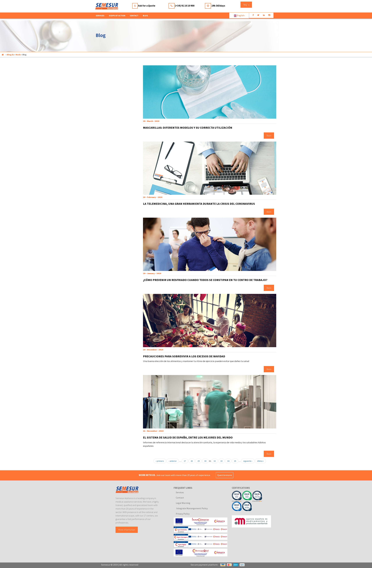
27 (185, 461)
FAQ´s (246, 4)
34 (228, 461)
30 (205, 461)
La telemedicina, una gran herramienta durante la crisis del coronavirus (199, 204)
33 (221, 461)
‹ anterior (173, 461)
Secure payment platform (204, 564)
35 (235, 461)
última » (260, 461)
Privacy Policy (182, 513)
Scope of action (117, 15)
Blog (145, 15)
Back (269, 135)
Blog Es (10, 54)
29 (198, 461)
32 (215, 461)
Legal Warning (183, 503)
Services (180, 492)
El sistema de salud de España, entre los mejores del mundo (188, 437)
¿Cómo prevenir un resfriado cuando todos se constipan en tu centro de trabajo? (205, 280)
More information (126, 529)
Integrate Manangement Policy (192, 508)
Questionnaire (224, 475)
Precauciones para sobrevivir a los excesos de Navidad (184, 356)
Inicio (2, 54)
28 (192, 461)
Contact (134, 15)
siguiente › (247, 461)
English (240, 15)
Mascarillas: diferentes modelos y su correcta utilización (187, 128)
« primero (160, 461)
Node (18, 54)
